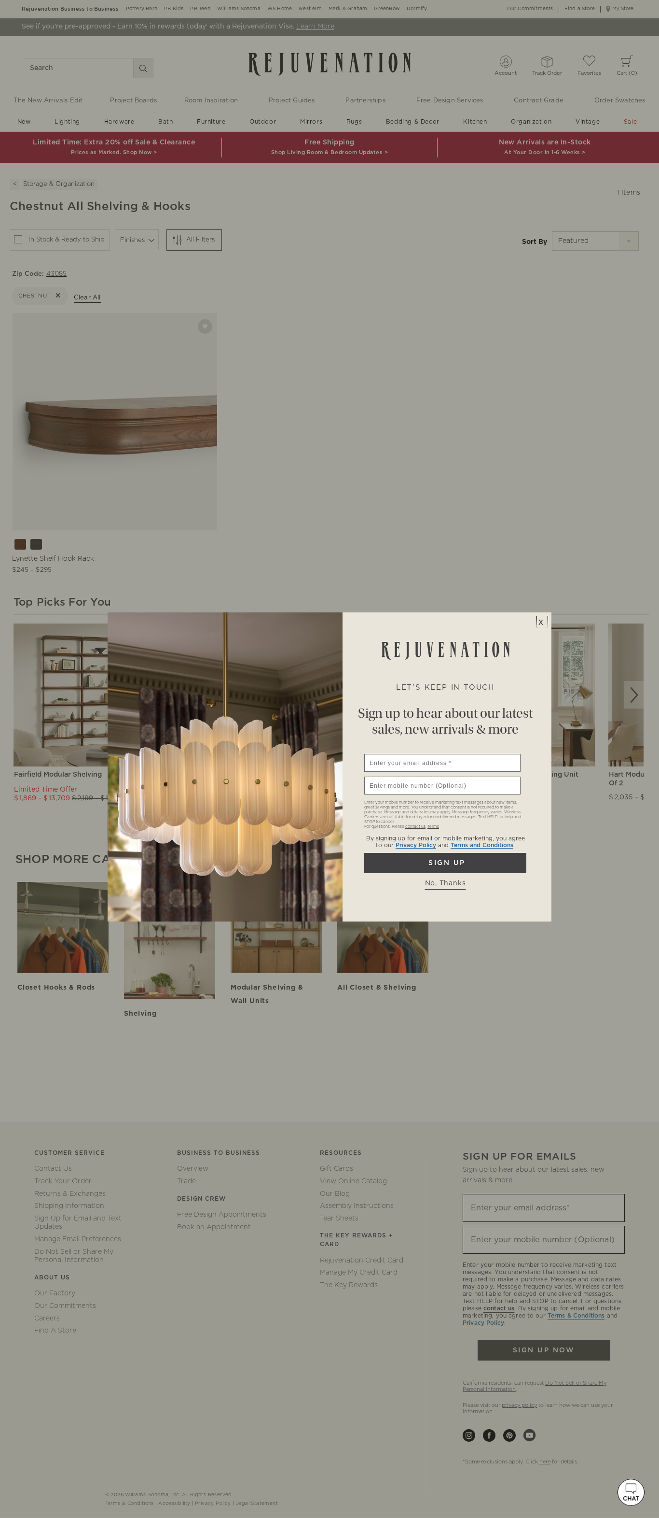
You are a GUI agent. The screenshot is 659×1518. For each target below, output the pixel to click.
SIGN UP (445, 863)
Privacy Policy (416, 845)
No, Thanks (445, 883)
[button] (631, 1492)
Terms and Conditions (482, 845)
